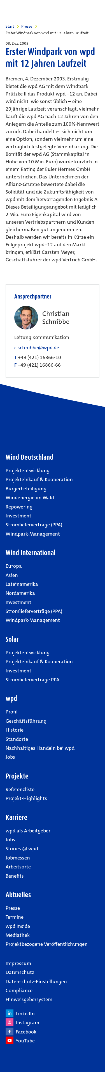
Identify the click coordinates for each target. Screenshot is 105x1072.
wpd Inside (18, 926)
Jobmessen (18, 857)
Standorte (17, 739)
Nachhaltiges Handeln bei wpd (40, 748)
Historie (15, 730)
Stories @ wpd (22, 848)
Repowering (19, 506)
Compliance (19, 990)
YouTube (24, 1040)
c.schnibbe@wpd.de (36, 348)
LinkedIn (24, 1013)
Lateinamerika (22, 584)
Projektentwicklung (28, 470)
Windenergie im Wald (30, 497)
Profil (12, 711)
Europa (14, 566)
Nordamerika (20, 593)
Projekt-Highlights (26, 798)
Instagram (26, 1022)
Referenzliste (20, 789)
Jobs (10, 757)
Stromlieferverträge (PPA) (34, 524)
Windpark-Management (33, 534)
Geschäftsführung (26, 721)
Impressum (18, 963)
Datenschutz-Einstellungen (36, 981)
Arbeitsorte (18, 866)
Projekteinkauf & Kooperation (39, 479)
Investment (18, 515)
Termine (15, 917)
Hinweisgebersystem (29, 999)
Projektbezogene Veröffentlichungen (47, 944)
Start (10, 26)
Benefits (15, 876)
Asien (12, 575)
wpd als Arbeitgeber (28, 830)
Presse (26, 26)
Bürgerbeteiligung (26, 488)
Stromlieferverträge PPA (32, 679)
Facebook (24, 1031)
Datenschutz (20, 972)
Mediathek (18, 935)
